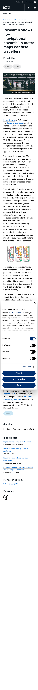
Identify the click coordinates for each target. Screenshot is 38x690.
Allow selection (19, 379)
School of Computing (15, 123)
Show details (26, 367)
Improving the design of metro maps (17, 442)
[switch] (33, 345)
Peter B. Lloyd (9, 120)
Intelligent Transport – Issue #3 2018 (18, 429)
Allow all (19, 373)
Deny (19, 385)
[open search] (28, 7)
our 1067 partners (15, 313)
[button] (34, 7)
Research (8, 413)
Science (7, 66)
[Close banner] (35, 303)
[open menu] (34, 7)
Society (16, 66)
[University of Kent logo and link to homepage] (6, 7)
